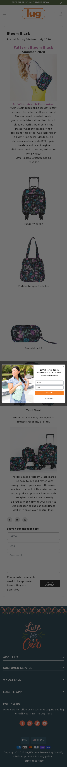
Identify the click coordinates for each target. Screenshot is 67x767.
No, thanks (49, 398)
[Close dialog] (63, 366)
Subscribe (49, 393)
